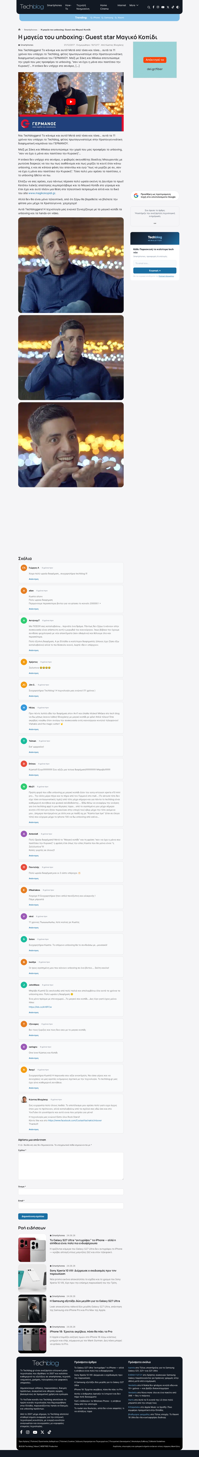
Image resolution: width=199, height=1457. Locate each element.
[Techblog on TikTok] (173, 6)
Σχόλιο (22, 1150)
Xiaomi (121, 17)
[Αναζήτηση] (149, 7)
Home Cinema (104, 7)
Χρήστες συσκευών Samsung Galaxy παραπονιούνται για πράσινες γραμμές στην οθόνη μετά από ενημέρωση (153, 1378)
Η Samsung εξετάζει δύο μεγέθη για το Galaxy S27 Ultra (85, 1301)
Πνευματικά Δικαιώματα (119, 1441)
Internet (122, 5)
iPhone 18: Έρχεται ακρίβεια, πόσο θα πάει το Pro (81, 1331)
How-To (68, 7)
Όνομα (22, 1186)
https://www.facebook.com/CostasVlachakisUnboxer (75, 1120)
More (132, 5)
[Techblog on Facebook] (153, 6)
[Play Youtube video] (71, 101)
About (36, 1446)
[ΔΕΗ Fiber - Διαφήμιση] (155, 60)
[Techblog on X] (168, 6)
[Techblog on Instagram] (158, 6)
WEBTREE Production (49, 1446)
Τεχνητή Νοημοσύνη (82, 7)
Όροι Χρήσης (24, 1441)
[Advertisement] (71, 521)
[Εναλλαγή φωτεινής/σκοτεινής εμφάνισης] (177, 7)
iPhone (96, 17)
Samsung (108, 17)
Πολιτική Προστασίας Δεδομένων (45, 1441)
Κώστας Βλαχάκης (114, 45)
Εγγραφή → (155, 270)
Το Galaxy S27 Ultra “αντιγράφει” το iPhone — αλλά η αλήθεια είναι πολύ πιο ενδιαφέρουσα (83, 1241)
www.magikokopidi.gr (41, 193)
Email (21, 1200)
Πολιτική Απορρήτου (166, 276)
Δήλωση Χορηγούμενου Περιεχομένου (92, 1441)
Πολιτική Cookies (67, 1441)
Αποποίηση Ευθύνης (140, 1441)
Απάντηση (33, 579)
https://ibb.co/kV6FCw (40, 1007)
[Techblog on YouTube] (162, 6)
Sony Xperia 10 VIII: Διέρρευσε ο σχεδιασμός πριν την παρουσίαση (83, 1272)
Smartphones (54, 5)
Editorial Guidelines (157, 1441)
